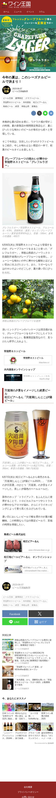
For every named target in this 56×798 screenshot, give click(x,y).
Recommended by (41, 743)
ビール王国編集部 (20, 91)
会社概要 (28, 787)
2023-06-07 (17, 89)
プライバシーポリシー (28, 792)
